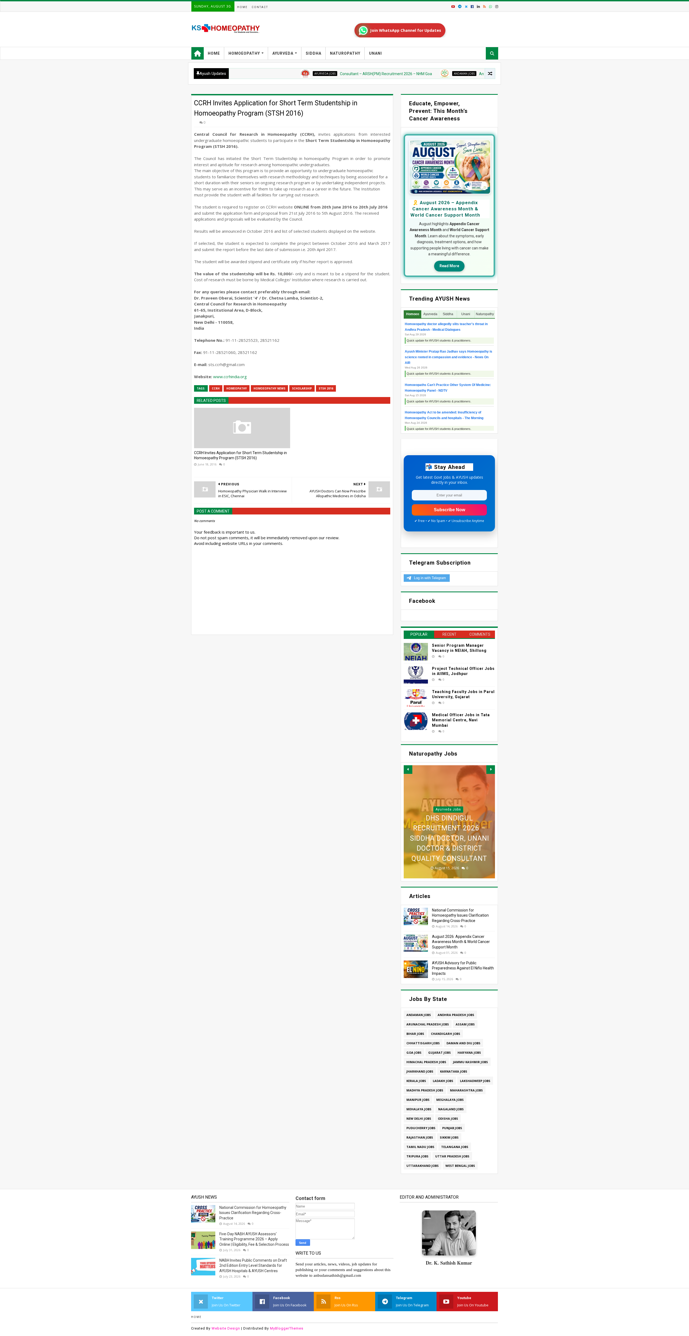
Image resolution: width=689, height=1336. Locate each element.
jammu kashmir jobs (470, 1062)
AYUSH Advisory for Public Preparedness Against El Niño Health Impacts (463, 968)
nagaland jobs (451, 1109)
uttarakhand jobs (422, 1166)
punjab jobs (452, 1128)
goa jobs (413, 1052)
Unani (375, 53)
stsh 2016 (326, 388)
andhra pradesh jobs (456, 1015)
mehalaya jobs (418, 1109)
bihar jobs (415, 1034)
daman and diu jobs (463, 1043)
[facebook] (472, 6)
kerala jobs (416, 1081)
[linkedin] (478, 6)
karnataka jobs (453, 1071)
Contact (260, 7)
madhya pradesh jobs (424, 1090)
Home (242, 7)
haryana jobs (469, 1052)
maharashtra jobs (466, 1090)
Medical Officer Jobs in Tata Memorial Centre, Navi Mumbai (461, 720)
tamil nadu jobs (420, 1147)
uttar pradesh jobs (452, 1156)
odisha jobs (448, 1118)
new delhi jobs (418, 1118)
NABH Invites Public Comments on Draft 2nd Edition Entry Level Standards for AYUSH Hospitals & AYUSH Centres (253, 1265)
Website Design (226, 1328)
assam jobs (465, 1024)
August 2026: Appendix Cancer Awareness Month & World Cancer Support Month (461, 941)
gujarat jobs (439, 1052)
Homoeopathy (244, 53)
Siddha (313, 53)
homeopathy (236, 388)
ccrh (216, 388)
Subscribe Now (449, 509)
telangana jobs (454, 1147)
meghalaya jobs (450, 1100)
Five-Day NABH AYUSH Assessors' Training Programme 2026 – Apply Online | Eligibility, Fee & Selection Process (254, 1239)
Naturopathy (345, 53)
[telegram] (460, 6)
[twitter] (466, 6)
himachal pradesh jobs (426, 1062)
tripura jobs (417, 1156)
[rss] (484, 6)
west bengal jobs (460, 1166)
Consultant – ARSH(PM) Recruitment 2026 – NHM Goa (347, 74)
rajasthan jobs (419, 1137)
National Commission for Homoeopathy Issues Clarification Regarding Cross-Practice (460, 915)
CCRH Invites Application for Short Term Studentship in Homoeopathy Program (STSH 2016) (240, 455)
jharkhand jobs (419, 1071)
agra (448, 789)
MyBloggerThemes (286, 1328)
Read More (449, 266)
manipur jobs (418, 1100)
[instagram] (496, 6)
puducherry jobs (420, 1128)
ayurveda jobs (285, 73)
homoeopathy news (269, 388)
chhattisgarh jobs (423, 1043)
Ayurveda (282, 53)
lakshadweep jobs (475, 1081)
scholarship (302, 388)
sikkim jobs (449, 1137)
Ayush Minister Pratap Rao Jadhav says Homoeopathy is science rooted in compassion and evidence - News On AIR (448, 357)
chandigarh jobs (445, 1034)
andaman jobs (424, 73)
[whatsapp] (490, 6)
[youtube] (453, 6)
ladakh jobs (443, 1081)
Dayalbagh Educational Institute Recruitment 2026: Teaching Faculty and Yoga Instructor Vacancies (449, 828)
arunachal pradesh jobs (427, 1024)
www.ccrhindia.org (230, 376)
